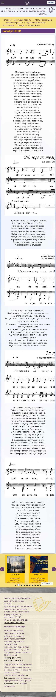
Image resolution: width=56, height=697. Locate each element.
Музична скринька (14, 22)
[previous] (2, 569)
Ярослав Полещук (11, 683)
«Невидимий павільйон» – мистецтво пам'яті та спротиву (15, 578)
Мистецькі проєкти (22, 20)
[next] (54, 569)
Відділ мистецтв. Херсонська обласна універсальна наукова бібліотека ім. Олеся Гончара (23, 11)
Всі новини (47, 583)
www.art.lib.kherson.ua (14, 622)
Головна (7, 20)
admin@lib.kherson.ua (13, 660)
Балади (21, 25)
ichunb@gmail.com (12, 657)
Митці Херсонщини (43, 20)
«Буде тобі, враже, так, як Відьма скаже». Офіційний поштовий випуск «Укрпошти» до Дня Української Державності (38, 578)
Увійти (51, 2)
